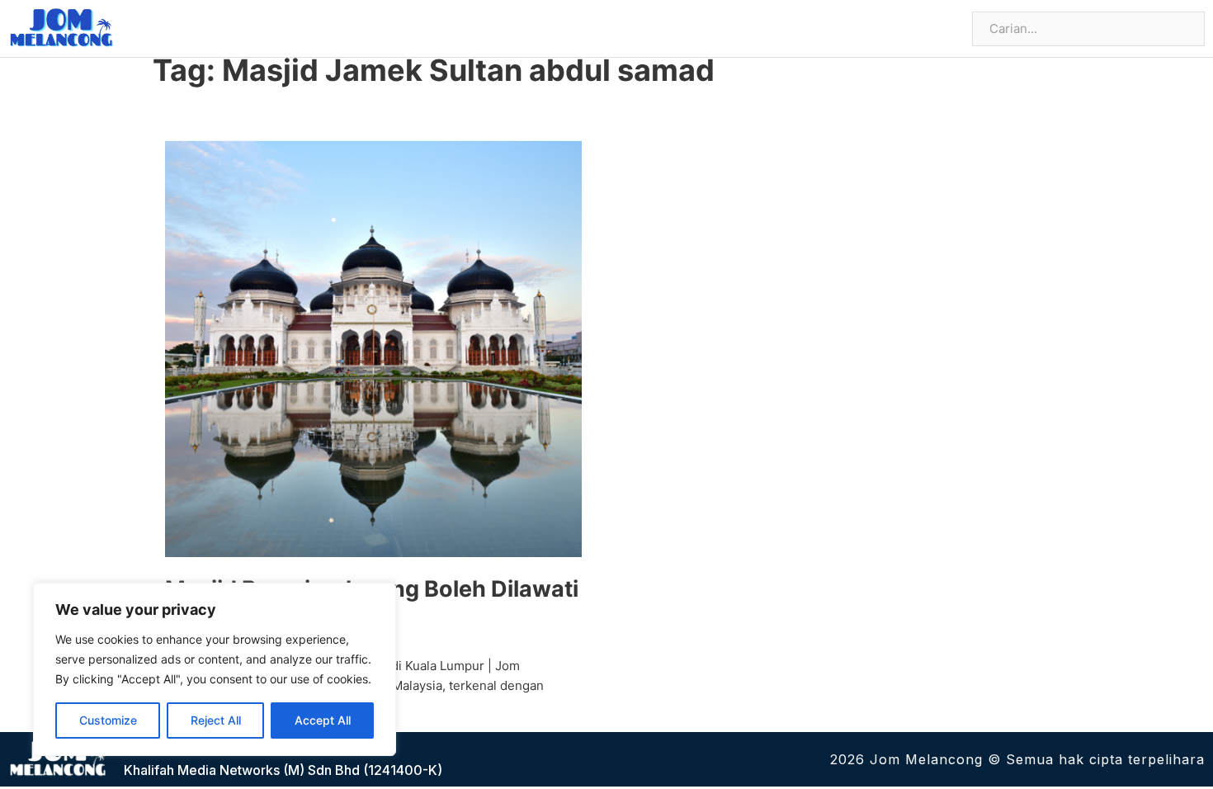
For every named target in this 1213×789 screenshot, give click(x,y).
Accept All (323, 720)
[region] (214, 669)
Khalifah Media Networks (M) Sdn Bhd (242, 770)
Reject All (216, 720)
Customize (108, 720)
